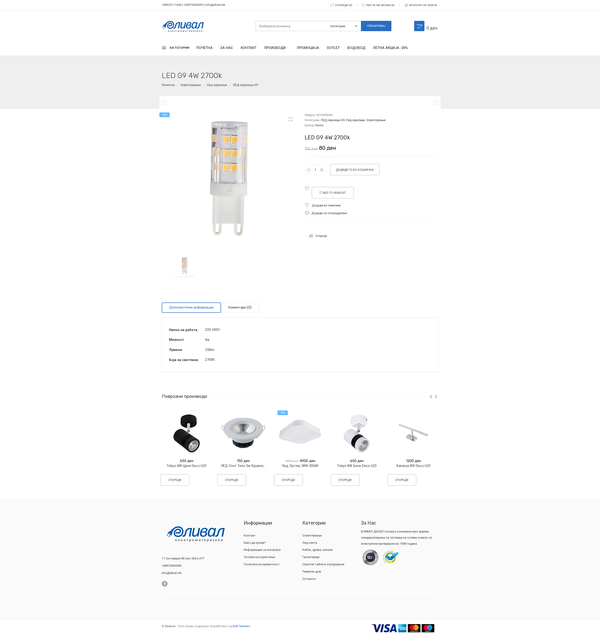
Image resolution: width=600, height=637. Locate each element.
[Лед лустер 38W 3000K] (300, 432)
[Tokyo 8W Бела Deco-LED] (356, 432)
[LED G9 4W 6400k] (435, 102)
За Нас (226, 48)
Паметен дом (311, 571)
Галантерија (310, 557)
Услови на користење (259, 557)
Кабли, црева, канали (317, 549)
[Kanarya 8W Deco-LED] (413, 432)
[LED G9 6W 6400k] (164, 102)
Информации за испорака (262, 549)
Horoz (319, 125)
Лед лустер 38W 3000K (300, 466)
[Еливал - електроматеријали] (183, 26)
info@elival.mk (215, 5)
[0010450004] (230, 180)
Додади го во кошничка (355, 169)
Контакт (248, 48)
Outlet (333, 48)
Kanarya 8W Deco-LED (414, 466)
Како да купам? (255, 542)
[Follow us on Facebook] (165, 584)
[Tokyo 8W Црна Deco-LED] (186, 432)
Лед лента (309, 542)
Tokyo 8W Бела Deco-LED (357, 466)
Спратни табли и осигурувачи (323, 564)
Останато (309, 579)
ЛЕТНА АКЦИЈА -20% (390, 48)
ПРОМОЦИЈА (308, 48)
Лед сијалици (217, 85)
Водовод (356, 48)
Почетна (204, 48)
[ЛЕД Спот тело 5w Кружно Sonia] (243, 432)
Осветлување (190, 85)
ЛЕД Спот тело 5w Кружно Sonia (247, 466)
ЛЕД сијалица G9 (245, 85)
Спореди (321, 236)
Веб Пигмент (242, 626)
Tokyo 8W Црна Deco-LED (186, 466)
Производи (275, 48)
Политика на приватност (262, 564)
